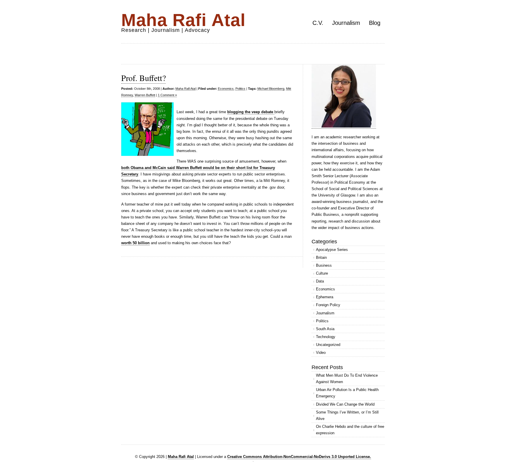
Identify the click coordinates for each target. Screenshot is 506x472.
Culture (322, 273)
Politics (240, 88)
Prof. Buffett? (143, 77)
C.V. (317, 23)
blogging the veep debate (250, 112)
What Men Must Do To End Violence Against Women (347, 378)
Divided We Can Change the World (345, 404)
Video (321, 352)
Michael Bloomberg (270, 88)
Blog (374, 23)
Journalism (346, 23)
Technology (325, 337)
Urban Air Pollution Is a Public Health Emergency (347, 392)
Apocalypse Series (332, 249)
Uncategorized (328, 344)
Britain (321, 257)
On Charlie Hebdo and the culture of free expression (350, 429)
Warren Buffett (145, 95)
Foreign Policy (328, 305)
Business (324, 265)
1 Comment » (167, 95)
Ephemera (324, 297)
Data (320, 281)
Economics (226, 88)
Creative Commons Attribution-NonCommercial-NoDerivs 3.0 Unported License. (299, 456)
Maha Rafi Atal (183, 20)
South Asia (325, 329)
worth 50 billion (135, 243)
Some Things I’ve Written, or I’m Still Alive (347, 415)
